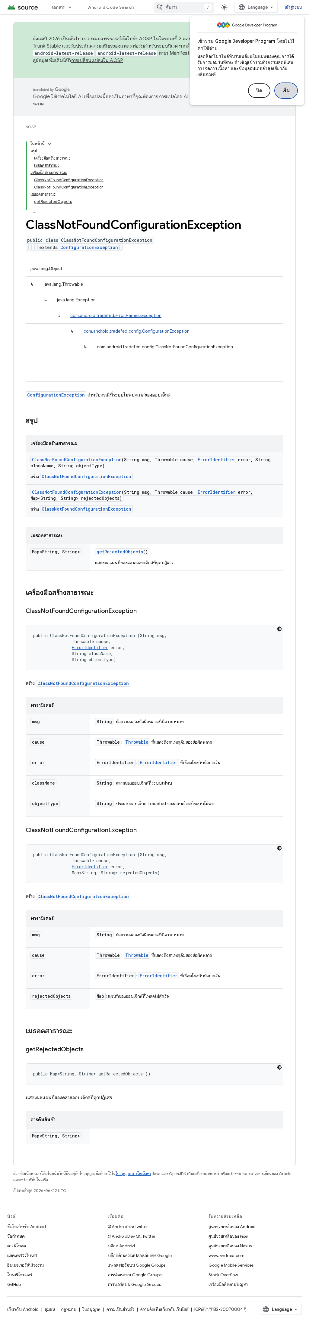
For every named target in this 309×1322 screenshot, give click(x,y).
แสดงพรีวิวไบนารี (22, 1255)
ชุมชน (50, 1309)
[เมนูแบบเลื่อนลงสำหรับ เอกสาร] (73, 7)
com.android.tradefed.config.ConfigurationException (137, 331)
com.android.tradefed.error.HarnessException (115, 315)
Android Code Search (111, 7)
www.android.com (226, 1255)
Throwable (136, 742)
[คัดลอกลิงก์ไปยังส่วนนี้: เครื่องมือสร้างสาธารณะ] (100, 593)
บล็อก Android (121, 1246)
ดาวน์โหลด (16, 1246)
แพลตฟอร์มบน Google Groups (136, 1265)
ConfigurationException (89, 247)
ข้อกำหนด (16, 1236)
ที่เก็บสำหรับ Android (26, 1226)
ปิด (259, 91)
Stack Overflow (223, 1274)
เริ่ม (286, 91)
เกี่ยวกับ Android (23, 1309)
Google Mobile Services (231, 1265)
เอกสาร (58, 7)
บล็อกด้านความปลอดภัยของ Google (140, 1255)
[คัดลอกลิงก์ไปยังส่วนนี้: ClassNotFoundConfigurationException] (143, 611)
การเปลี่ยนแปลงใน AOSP (97, 61)
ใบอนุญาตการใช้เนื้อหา (133, 1173)
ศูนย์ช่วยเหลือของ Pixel (228, 1236)
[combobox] (184, 7)
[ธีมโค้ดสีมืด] (279, 629)
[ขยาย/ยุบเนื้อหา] (49, 144)
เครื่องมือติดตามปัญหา (228, 1284)
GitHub (14, 1284)
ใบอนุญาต (91, 1309)
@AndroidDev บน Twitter (131, 1236)
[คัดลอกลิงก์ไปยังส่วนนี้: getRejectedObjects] (90, 1049)
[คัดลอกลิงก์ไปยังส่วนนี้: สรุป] (44, 421)
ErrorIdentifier (216, 459)
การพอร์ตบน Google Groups (134, 1284)
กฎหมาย (68, 1309)
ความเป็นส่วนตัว (120, 1309)
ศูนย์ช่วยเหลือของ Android (232, 1226)
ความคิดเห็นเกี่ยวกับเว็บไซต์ (164, 1309)
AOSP (31, 126)
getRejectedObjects (120, 552)
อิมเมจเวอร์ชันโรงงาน (25, 1265)
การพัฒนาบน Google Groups (134, 1274)
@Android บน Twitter (128, 1226)
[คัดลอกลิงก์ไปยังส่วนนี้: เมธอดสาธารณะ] (78, 1031)
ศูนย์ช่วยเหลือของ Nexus (230, 1246)
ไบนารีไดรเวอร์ (19, 1274)
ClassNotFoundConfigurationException (77, 459)
